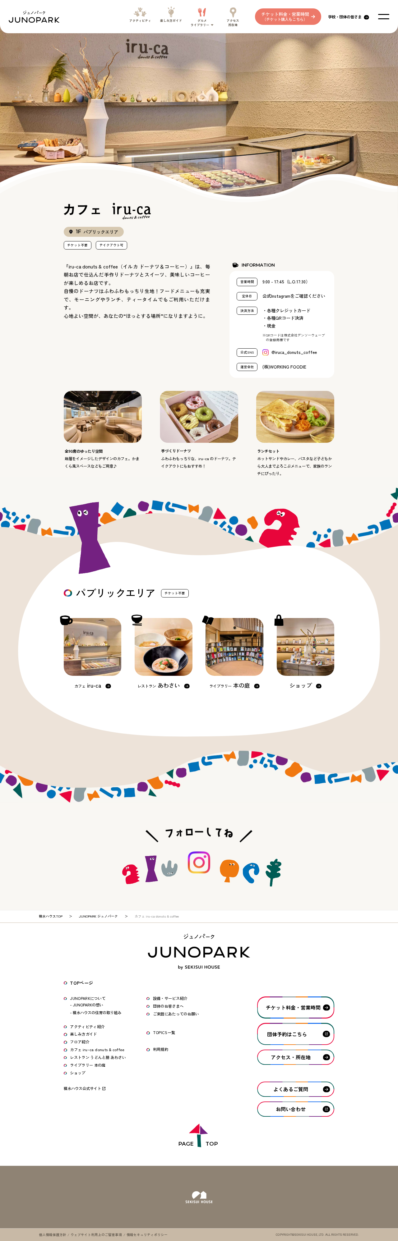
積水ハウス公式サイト (82, 1088)
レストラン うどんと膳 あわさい (98, 1057)
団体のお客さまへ (168, 1006)
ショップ (78, 1073)
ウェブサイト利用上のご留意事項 (96, 1234)
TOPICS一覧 (164, 1032)
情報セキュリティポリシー (147, 1234)
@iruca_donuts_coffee (294, 352)
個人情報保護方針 (52, 1234)
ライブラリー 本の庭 (88, 1065)
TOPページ (81, 983)
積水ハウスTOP (50, 916)
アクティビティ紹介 (87, 1026)
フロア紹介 (79, 1042)
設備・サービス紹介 (170, 998)
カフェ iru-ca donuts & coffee (97, 1049)
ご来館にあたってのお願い (176, 1014)
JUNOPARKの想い (88, 1005)
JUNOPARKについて (87, 998)
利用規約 (160, 1049)
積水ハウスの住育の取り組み (97, 1012)
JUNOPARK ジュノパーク (98, 916)
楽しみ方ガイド (83, 1034)
